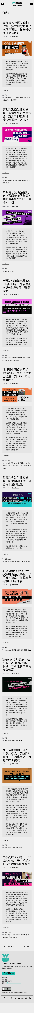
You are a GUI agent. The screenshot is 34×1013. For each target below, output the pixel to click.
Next (28, 946)
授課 (18, 650)
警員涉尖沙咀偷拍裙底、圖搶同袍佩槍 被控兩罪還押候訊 (16, 481)
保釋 (6, 97)
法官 (13, 97)
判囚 (9, 847)
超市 (17, 937)
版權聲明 (4, 979)
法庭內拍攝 (19, 97)
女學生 (14, 650)
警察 (3, 183)
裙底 (13, 271)
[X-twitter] (15, 998)
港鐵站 (24, 180)
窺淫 (7, 360)
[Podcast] (26, 998)
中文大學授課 (9, 463)
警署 (7, 183)
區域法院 (11, 180)
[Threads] (11, 998)
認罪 (17, 360)
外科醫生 (20, 463)
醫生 (17, 465)
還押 (29, 561)
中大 (6, 650)
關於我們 (4, 977)
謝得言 (13, 465)
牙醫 (9, 358)
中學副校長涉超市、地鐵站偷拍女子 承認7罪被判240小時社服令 (16, 860)
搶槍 (19, 180)
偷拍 (9, 97)
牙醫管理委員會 (17, 358)
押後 (16, 180)
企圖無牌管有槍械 (10, 561)
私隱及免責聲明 (7, 981)
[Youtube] (22, 998)
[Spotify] (30, 998)
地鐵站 (23, 935)
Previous (6, 946)
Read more (5, 90)
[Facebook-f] (4, 998)
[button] (2, 4)
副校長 (18, 935)
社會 (24, 97)
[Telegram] (19, 998)
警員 (25, 561)
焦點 (9, 460)
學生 (9, 740)
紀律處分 (12, 360)
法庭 (6, 95)
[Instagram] (8, 998)
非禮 (20, 847)
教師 (13, 740)
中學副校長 (8, 935)
